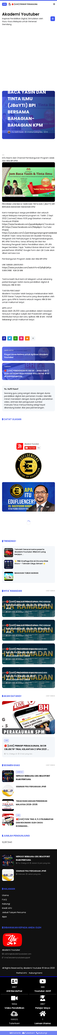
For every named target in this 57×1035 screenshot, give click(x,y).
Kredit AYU (7, 908)
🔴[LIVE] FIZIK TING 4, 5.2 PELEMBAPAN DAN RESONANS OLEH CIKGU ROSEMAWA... (34, 822)
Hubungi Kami (35, 973)
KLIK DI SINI (18, 270)
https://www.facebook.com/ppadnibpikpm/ (23, 224)
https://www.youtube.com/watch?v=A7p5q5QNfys (26, 267)
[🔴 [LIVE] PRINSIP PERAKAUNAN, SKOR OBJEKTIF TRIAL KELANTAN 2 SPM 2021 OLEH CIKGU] (9, 5)
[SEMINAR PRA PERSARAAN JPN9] (8, 795)
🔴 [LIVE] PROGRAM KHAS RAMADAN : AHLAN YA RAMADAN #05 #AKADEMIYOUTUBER (27, 652)
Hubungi (6, 903)
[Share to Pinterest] (21, 338)
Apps (4, 916)
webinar (20, 772)
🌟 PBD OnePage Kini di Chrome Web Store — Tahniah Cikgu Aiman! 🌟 (31, 562)
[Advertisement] (28, 57)
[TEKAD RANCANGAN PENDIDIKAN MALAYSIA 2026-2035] (8, 810)
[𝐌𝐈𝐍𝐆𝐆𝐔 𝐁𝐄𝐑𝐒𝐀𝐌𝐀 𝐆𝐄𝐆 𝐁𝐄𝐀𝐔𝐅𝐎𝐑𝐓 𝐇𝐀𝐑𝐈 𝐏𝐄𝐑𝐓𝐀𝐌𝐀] (8, 781)
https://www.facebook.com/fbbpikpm (23, 227)
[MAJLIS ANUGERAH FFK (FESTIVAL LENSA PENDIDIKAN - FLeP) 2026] (28, 717)
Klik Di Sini (15, 285)
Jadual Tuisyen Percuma (14, 912)
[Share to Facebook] (4, 338)
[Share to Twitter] (9, 338)
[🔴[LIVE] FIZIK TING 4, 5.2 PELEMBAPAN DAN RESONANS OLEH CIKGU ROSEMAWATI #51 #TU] (8, 824)
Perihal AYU (21, 973)
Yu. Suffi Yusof (11, 389)
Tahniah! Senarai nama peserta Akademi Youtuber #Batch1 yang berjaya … (30, 551)
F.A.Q (4, 899)
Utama (5, 895)
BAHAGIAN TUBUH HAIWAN (26, 573)
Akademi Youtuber (20, 14)
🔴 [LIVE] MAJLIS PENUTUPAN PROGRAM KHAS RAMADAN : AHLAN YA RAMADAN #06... (28, 605)
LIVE (4, 4)
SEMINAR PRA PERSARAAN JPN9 (31, 786)
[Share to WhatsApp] (15, 338)
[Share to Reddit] (27, 338)
